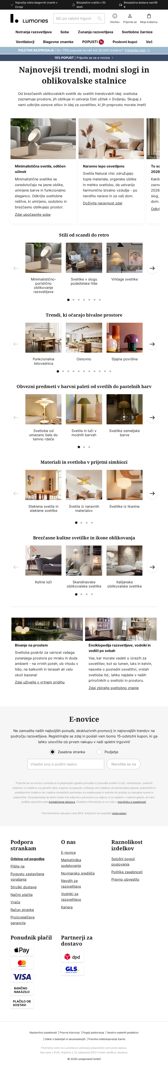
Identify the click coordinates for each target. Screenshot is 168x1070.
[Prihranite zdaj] (84, 54)
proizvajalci (119, 813)
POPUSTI (90, 42)
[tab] (33, 882)
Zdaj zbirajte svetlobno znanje (114, 687)
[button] (15, 268)
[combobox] (79, 18)
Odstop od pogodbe (27, 859)
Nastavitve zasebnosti (43, 1032)
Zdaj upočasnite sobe (33, 214)
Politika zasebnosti (127, 872)
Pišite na (17, 866)
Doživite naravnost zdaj (102, 203)
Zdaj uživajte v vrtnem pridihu (40, 682)
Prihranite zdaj (135, 50)
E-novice (68, 852)
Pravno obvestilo (125, 879)
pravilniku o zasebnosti (132, 802)
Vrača (15, 902)
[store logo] (29, 18)
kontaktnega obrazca (62, 802)
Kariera (67, 907)
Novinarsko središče (78, 873)
